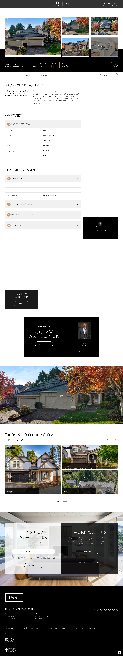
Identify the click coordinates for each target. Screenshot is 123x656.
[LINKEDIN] (104, 609)
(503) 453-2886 (108, 3)
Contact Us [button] (91, 628)
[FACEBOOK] (96, 609)
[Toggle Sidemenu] (116, 4)
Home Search (22, 4)
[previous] (109, 439)
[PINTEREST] (112, 609)
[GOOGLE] (116, 609)
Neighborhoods (82, 4)
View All (104, 46)
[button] (109, 75)
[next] (115, 439)
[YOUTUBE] (108, 609)
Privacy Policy (34, 559)
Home (23, 628)
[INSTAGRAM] (100, 609)
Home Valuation (35, 4)
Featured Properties (35, 628)
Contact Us (94, 4)
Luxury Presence (81, 650)
